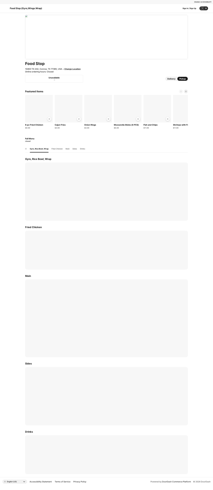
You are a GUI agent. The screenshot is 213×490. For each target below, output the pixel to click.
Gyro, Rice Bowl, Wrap (39, 149)
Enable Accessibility (203, 2)
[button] (39, 112)
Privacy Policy (79, 481)
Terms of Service (62, 481)
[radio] (171, 79)
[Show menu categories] (26, 149)
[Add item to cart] (49, 119)
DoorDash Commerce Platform (176, 481)
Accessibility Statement (41, 481)
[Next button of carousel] (186, 91)
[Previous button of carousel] (181, 91)
